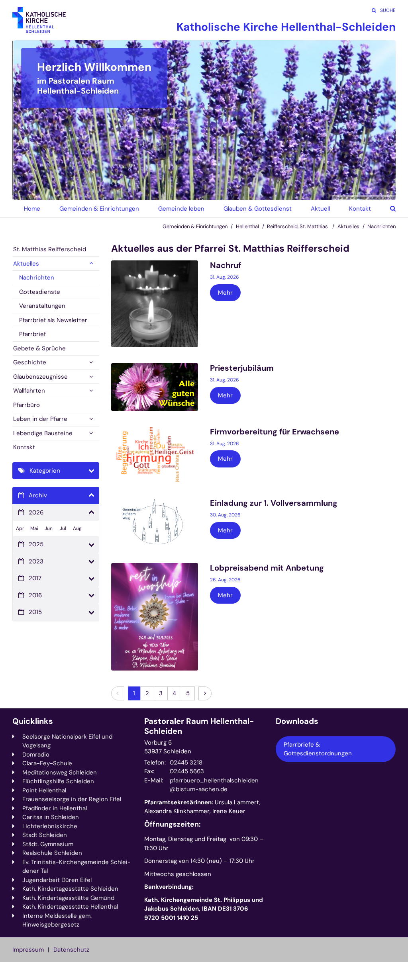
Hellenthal (247, 226)
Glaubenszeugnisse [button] (40, 377)
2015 (35, 612)
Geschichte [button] (29, 362)
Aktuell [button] (320, 209)
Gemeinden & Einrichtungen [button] (99, 209)
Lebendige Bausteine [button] (43, 433)
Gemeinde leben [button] (181, 209)
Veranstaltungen (42, 306)
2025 (36, 544)
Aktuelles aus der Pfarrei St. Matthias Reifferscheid (230, 248)
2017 (35, 578)
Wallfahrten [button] (29, 391)
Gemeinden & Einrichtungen (195, 226)
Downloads (297, 721)
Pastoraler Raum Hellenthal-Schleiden (199, 726)
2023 (36, 561)
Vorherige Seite (28, 120)
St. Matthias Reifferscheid (49, 249)
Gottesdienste (39, 292)
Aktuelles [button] (26, 264)
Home (32, 209)
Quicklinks (32, 721)
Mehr (225, 293)
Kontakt (24, 447)
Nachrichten (381, 226)
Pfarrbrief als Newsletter (53, 320)
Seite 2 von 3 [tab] (204, 192)
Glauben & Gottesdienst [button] (258, 209)
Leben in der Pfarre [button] (40, 419)
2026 (36, 512)
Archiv (38, 495)
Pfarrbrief (32, 334)
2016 (35, 595)
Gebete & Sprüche (39, 348)
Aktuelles (348, 226)
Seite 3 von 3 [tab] (218, 192)
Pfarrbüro (26, 405)
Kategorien (44, 471)
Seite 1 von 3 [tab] (190, 192)
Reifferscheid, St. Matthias (298, 226)
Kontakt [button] (360, 209)
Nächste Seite (380, 120)
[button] (387, 208)
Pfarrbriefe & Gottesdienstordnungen (318, 749)
